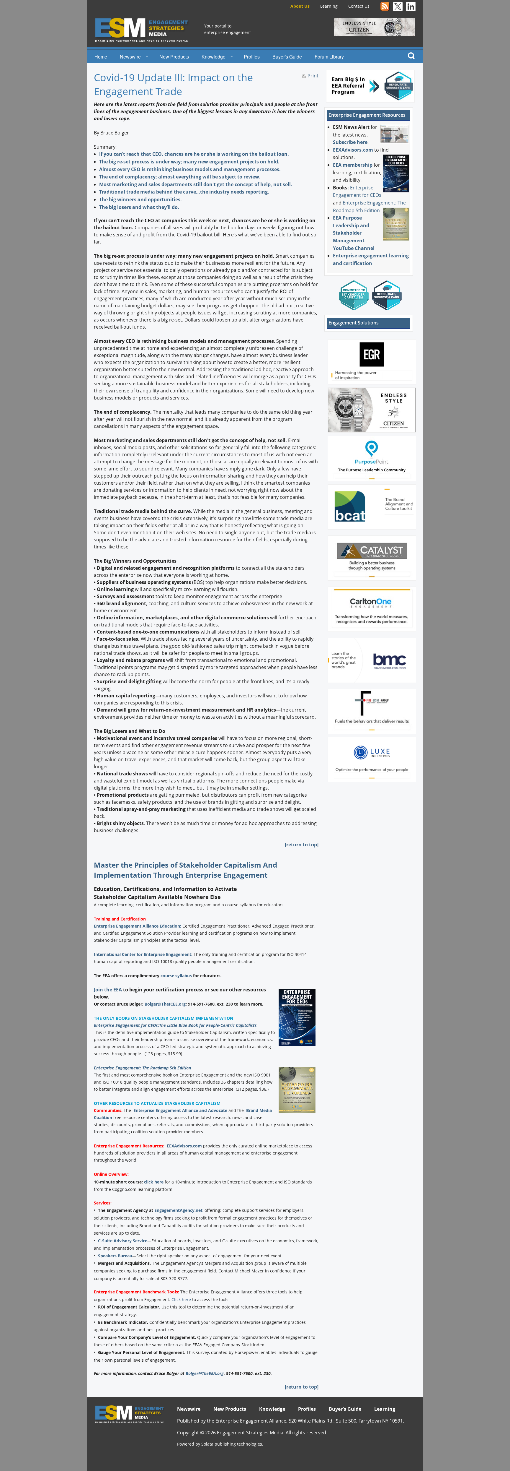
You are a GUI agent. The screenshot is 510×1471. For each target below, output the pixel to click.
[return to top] (301, 844)
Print (313, 75)
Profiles (252, 56)
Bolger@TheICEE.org (165, 1004)
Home (100, 56)
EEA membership (352, 165)
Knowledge (213, 56)
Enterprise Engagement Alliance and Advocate (180, 1110)
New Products (174, 56)
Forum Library (329, 56)
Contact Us (359, 6)
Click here (181, 1299)
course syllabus (176, 975)
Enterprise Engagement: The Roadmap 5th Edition (142, 1068)
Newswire (130, 56)
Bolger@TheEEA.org (205, 1373)
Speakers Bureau (115, 1256)
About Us (300, 6)
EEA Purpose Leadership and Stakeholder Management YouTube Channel (354, 233)
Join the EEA (108, 989)
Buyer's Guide (287, 56)
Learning (329, 6)
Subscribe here (350, 142)
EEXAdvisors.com (184, 1146)
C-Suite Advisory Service (122, 1240)
